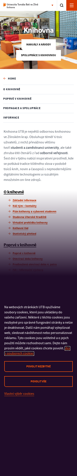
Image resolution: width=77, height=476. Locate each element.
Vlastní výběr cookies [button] (19, 394)
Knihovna (20, 5)
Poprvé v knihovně (17, 99)
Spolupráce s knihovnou (38, 55)
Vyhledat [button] (61, 5)
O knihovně (11, 89)
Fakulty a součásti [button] (53, 5)
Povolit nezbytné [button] (38, 366)
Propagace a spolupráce (21, 108)
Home (12, 79)
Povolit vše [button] (38, 381)
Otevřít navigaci (71, 5)
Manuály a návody (38, 45)
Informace (11, 118)
